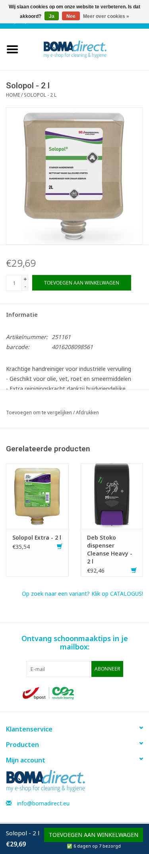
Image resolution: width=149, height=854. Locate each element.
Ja (51, 16)
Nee (70, 16)
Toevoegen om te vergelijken (39, 412)
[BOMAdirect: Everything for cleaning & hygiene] (87, 49)
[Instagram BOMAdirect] (120, 693)
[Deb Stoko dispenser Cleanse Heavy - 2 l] (112, 495)
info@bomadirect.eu (43, 803)
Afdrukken (87, 412)
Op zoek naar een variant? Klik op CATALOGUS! (82, 593)
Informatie (22, 314)
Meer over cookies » (106, 16)
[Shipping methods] (49, 692)
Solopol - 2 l (40, 95)
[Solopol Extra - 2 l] (37, 495)
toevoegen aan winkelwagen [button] (93, 834)
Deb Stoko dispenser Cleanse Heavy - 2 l (109, 549)
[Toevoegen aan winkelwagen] (59, 546)
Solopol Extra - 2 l (36, 537)
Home (13, 95)
